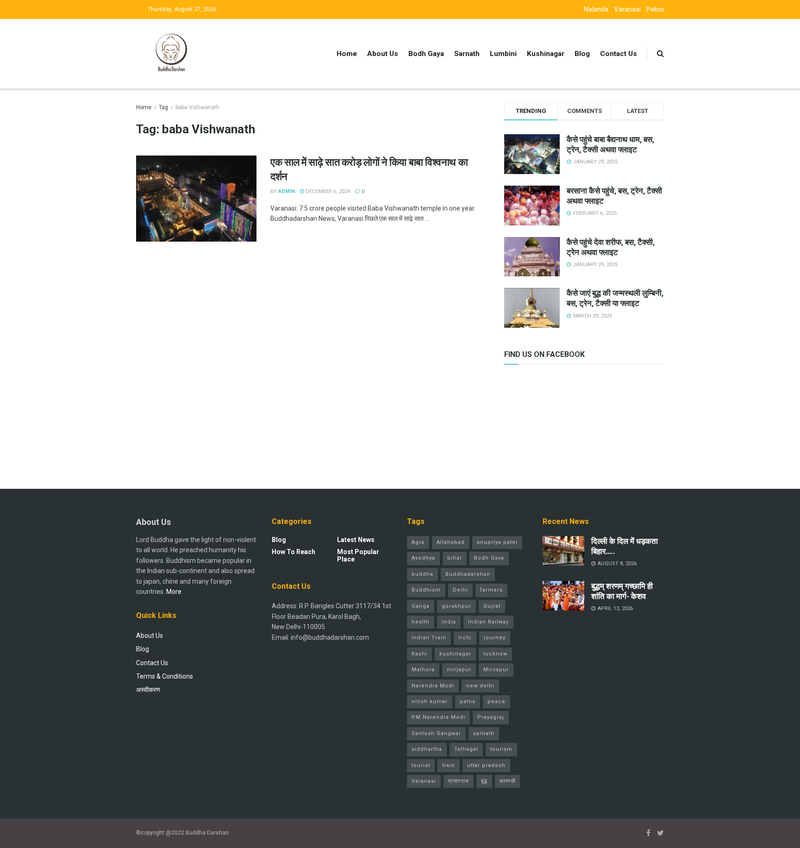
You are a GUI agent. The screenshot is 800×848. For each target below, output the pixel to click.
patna (467, 701)
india (449, 622)
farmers (491, 590)
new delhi (480, 686)
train (448, 765)
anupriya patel (497, 542)
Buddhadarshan (467, 574)
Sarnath (467, 54)
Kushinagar (545, 54)
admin (286, 191)
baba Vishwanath (197, 107)
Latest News (356, 539)
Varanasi (627, 9)
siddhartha (427, 749)
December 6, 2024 (327, 191)
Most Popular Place (358, 555)
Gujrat (491, 606)
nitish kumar (430, 701)
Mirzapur (496, 670)
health (421, 622)
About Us (382, 54)
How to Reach (293, 551)
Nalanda (596, 9)
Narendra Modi (433, 686)
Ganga (421, 606)
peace (497, 701)
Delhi (460, 590)
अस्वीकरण (148, 689)
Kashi (419, 654)
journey (495, 638)
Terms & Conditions (164, 676)
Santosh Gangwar (436, 733)
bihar (454, 558)
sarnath (483, 733)
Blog (582, 54)
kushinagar (455, 654)
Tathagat (466, 749)
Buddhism (426, 590)
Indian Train (429, 638)
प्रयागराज (458, 781)
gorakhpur (456, 606)
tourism (501, 749)
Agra (418, 542)
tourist (421, 765)
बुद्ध (484, 781)
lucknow (495, 654)
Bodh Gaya (426, 54)
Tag (163, 107)
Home (347, 54)
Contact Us (618, 54)
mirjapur (459, 670)
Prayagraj (490, 717)
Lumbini (503, 54)
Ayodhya (423, 558)
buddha (422, 574)
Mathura (423, 670)
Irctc (465, 638)
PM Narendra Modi (438, 717)
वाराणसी (507, 781)
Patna (655, 9)
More (173, 591)
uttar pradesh (486, 765)
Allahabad (451, 542)
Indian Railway (488, 622)
